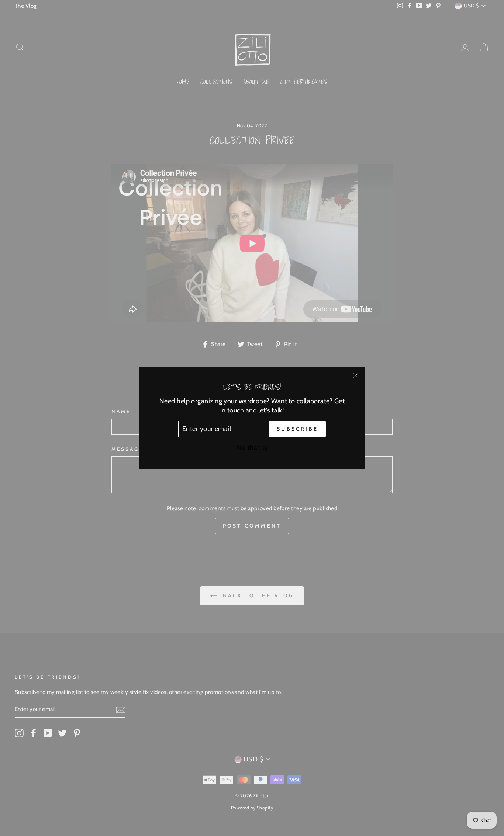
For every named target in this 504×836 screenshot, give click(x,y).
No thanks (252, 447)
